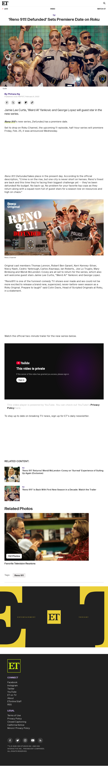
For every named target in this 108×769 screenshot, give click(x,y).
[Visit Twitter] (17, 741)
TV (54, 15)
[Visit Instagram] (25, 741)
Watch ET (101, 9)
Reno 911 (19, 575)
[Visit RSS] (40, 741)
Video (52, 9)
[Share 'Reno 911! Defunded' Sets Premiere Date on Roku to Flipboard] (25, 103)
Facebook (12, 682)
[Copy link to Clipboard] (32, 103)
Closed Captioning (16, 721)
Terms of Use (14, 715)
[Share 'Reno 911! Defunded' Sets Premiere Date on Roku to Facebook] (6, 103)
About (10, 698)
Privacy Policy (14, 718)
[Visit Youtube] (32, 740)
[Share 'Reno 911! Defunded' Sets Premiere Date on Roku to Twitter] (13, 103)
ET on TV (11, 695)
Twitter (10, 688)
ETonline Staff (14, 701)
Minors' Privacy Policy (18, 728)
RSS (9, 704)
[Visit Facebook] (10, 741)
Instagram (12, 685)
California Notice (15, 725)
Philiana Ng (14, 94)
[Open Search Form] (104, 3)
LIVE (6, 9)
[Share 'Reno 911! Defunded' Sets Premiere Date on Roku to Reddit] (19, 103)
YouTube (11, 692)
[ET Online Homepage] (6, 3)
